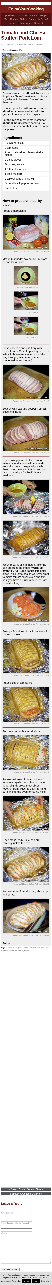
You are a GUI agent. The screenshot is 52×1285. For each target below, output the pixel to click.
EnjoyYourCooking (26, 9)
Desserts (39, 23)
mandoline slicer (38, 580)
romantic (4, 951)
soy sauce (13, 951)
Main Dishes (11, 19)
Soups (43, 15)
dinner (15, 948)
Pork (29, 44)
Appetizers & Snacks (16, 15)
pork (42, 948)
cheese (9, 948)
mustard (36, 948)
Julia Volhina (39, 44)
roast (47, 948)
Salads (34, 15)
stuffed (20, 951)
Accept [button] (26, 1281)
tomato (27, 951)
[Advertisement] (26, 1070)
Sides (23, 19)
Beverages (25, 23)
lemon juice (27, 948)
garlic (20, 948)
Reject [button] (35, 1281)
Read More (46, 1281)
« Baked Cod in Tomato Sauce (26, 1189)
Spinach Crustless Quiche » (26, 1193)
